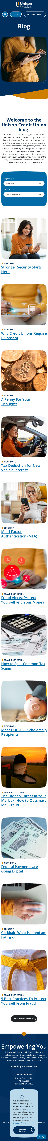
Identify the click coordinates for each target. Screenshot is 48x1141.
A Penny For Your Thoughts (15, 401)
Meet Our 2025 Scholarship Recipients (24, 732)
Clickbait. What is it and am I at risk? (23, 935)
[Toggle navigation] (5, 14)
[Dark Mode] (43, 1136)
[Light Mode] (39, 1136)
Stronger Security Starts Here (21, 269)
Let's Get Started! (34, 14)
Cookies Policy (19, 1123)
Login (16, 14)
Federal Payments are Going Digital (19, 869)
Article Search (8, 190)
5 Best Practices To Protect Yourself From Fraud (23, 1001)
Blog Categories (9, 179)
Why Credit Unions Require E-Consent (24, 335)
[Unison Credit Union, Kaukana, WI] (24, 7)
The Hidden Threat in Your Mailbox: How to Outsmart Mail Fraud (23, 800)
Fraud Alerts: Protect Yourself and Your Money (22, 600)
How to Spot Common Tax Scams (23, 666)
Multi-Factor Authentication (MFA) (19, 534)
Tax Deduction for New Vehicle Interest (20, 467)
